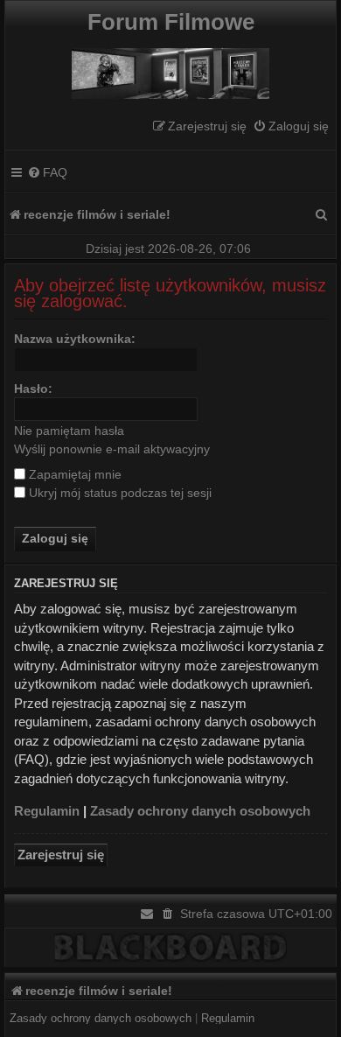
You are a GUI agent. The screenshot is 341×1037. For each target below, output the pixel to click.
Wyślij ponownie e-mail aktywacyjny (112, 449)
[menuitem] (291, 126)
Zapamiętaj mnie (73, 474)
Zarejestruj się (60, 854)
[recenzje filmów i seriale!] (170, 69)
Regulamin (47, 810)
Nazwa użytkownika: (75, 339)
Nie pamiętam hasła (69, 431)
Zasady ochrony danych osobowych (200, 810)
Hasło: (33, 389)
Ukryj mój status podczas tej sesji (118, 493)
